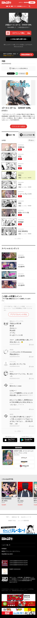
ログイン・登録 (23, 2)
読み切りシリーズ (26, 517)
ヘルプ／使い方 (6, 545)
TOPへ (8, 517)
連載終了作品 (12, 520)
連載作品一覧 (15, 517)
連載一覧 (8, 6)
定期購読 (32, 2)
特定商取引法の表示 (7, 554)
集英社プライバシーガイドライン (11, 551)
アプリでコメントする (18, 314)
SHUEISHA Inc (6, 589)
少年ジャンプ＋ (6, 2)
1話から (32, 140)
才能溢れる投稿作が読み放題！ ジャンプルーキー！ (18, 529)
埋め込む (22, 73)
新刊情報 (19, 6)
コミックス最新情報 (23, 520)
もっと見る (18, 238)
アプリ (15, 6)
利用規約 (4, 548)
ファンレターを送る (18, 126)
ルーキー (24, 6)
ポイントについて (18, 46)
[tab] (10, 135)
